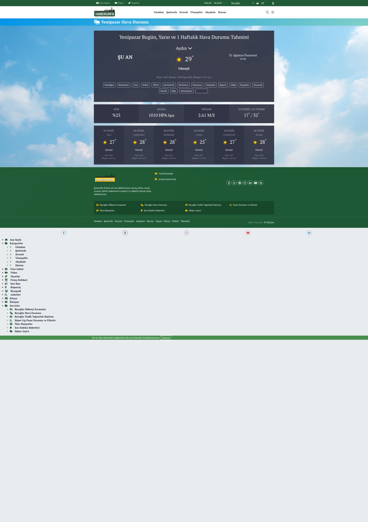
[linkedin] (309, 232)
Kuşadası (244, 85)
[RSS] (260, 182)
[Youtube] (255, 182)
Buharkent (123, 85)
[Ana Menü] (272, 12)
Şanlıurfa (171, 12)
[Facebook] (229, 182)
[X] (234, 182)
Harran (222, 12)
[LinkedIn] (250, 182)
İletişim (14, 302)
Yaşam (159, 221)
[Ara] (267, 12)
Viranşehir (196, 12)
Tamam (166, 337)
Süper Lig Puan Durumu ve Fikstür (35, 320)
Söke (173, 91)
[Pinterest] (239, 182)
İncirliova (183, 85)
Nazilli (163, 91)
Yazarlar (135, 3)
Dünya (167, 221)
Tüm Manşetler (107, 210)
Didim (145, 85)
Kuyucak (258, 85)
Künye (13, 298)
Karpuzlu (210, 85)
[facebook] (63, 232)
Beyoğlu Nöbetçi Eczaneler (113, 205)
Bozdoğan (109, 85)
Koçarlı (223, 85)
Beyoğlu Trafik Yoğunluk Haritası (205, 205)
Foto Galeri (104, 3)
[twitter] (125, 232)
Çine (135, 85)
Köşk (233, 85)
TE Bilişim (269, 222)
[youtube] (247, 232)
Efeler (156, 85)
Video (120, 3)
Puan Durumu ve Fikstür (245, 205)
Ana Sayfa (15, 239)
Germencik (168, 85)
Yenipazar (201, 91)
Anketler (15, 294)
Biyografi (15, 291)
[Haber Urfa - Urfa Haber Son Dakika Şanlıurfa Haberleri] (104, 12)
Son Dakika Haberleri (154, 210)
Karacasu (197, 85)
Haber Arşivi (195, 210)
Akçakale (210, 12)
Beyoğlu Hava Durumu (156, 205)
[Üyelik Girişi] (272, 3)
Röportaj (15, 287)
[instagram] (186, 232)
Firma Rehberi (18, 280)
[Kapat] (366, 337)
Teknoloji (185, 221)
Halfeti (175, 221)
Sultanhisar (186, 91)
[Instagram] (245, 182)
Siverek (183, 12)
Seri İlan (15, 283)
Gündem (159, 12)
